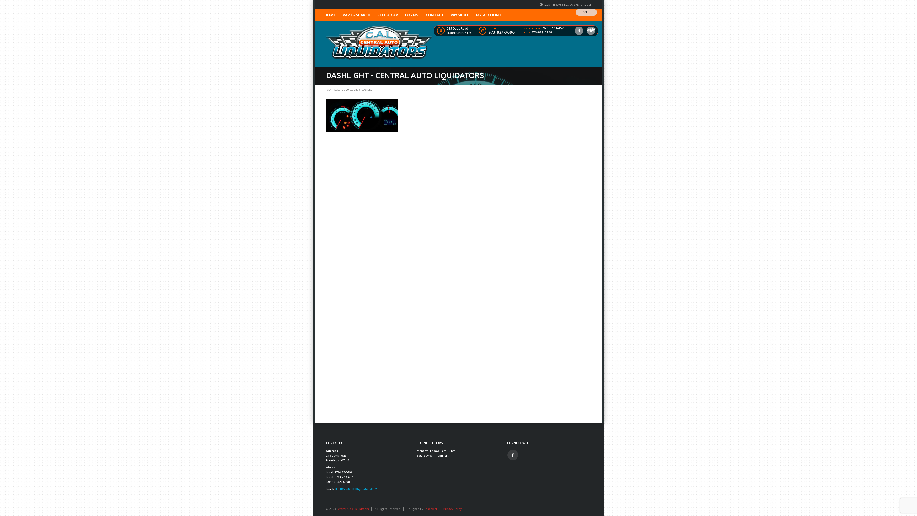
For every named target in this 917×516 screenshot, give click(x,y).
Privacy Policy (452, 508)
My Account (488, 15)
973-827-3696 (501, 32)
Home (330, 15)
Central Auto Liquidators (352, 508)
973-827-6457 (553, 28)
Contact (435, 15)
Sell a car (387, 15)
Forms (412, 15)
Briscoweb (431, 508)
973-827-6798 (541, 32)
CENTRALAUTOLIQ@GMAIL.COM (356, 489)
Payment (460, 15)
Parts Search (356, 15)
